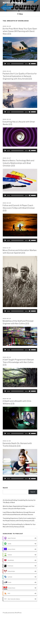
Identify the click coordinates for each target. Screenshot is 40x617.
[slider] (33, 63)
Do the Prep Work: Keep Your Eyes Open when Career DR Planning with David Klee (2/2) (20, 31)
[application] (20, 64)
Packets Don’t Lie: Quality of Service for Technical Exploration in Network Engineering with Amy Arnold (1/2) (20, 76)
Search (5, 488)
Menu (21, 14)
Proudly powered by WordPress (12, 612)
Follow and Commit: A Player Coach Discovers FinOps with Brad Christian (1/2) (19, 208)
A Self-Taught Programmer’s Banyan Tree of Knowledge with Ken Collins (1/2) (18, 362)
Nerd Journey (13, 2)
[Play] (5, 64)
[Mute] (30, 64)
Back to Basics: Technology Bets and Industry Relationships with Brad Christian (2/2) (18, 163)
